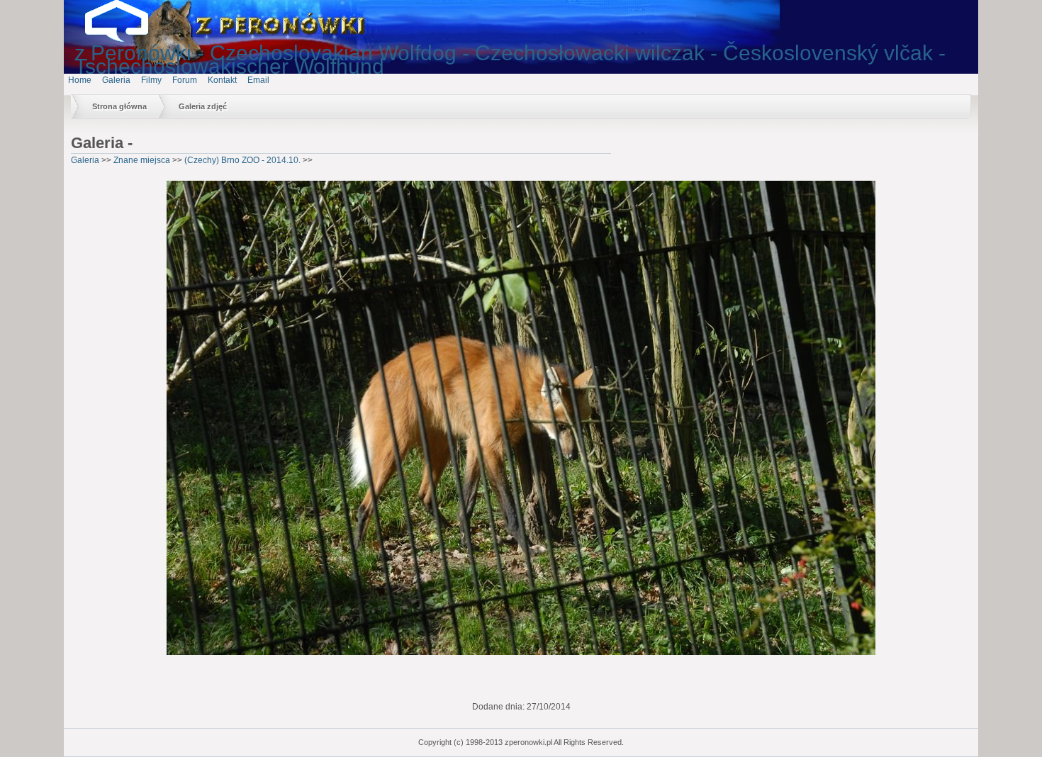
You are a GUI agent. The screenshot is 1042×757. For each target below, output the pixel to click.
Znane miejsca (141, 160)
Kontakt (222, 80)
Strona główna (119, 106)
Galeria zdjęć (203, 106)
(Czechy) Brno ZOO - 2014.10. (242, 160)
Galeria (116, 80)
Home (79, 80)
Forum (184, 80)
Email (258, 80)
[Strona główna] (127, 39)
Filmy (151, 80)
